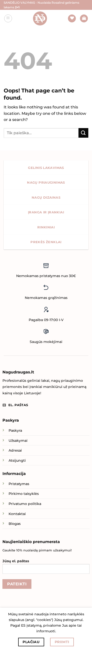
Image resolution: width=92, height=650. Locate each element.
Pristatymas (19, 484)
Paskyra (15, 430)
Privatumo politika (25, 504)
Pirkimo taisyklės (24, 493)
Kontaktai (17, 514)
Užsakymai (18, 440)
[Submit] (83, 133)
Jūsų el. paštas (15, 561)
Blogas (15, 523)
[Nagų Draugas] (40, 18)
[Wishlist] (72, 19)
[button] (8, 18)
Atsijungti (17, 460)
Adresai (15, 450)
